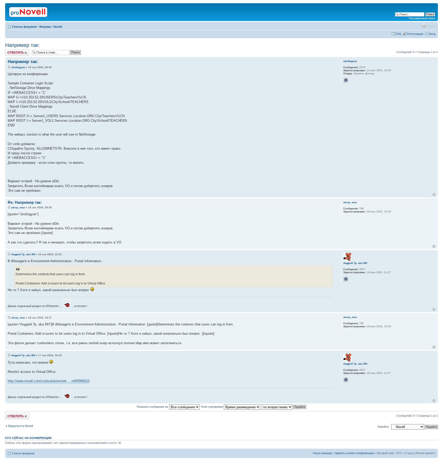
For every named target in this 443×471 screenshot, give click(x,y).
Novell (58, 26)
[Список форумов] (28, 11)
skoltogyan (18, 67)
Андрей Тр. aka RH (23, 254)
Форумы (45, 26)
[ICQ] (345, 80)
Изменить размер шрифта (431, 25)
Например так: (22, 45)
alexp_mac (18, 207)
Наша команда (322, 453)
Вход (432, 33)
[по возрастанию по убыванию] (284, 406)
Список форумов (24, 26)
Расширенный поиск (422, 18)
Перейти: (383, 426)
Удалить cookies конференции (354, 453)
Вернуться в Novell (20, 425)
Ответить (11, 50)
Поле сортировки (212, 406)
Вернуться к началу (433, 194)
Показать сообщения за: (153, 406)
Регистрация (415, 33)
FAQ (398, 33)
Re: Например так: (25, 202)
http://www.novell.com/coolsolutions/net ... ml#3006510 (48, 381)
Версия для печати (424, 25)
